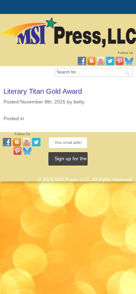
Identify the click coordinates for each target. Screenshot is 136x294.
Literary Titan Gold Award (42, 91)
